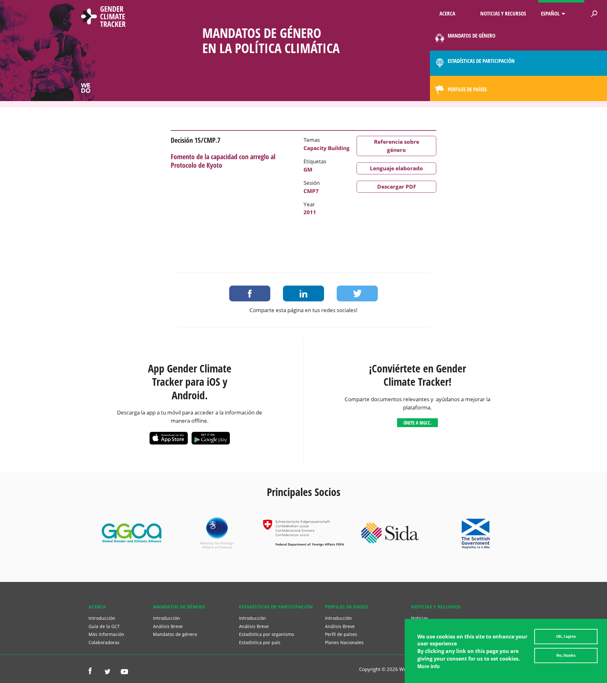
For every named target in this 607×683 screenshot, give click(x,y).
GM (308, 169)
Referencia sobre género (396, 146)
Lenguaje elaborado (396, 168)
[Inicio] (103, 17)
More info (428, 666)
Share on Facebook (249, 293)
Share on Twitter (357, 293)
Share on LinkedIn (303, 293)
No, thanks (566, 655)
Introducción (102, 618)
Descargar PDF (396, 186)
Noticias (419, 618)
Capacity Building (327, 148)
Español (550, 13)
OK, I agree (566, 636)
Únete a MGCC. (417, 423)
